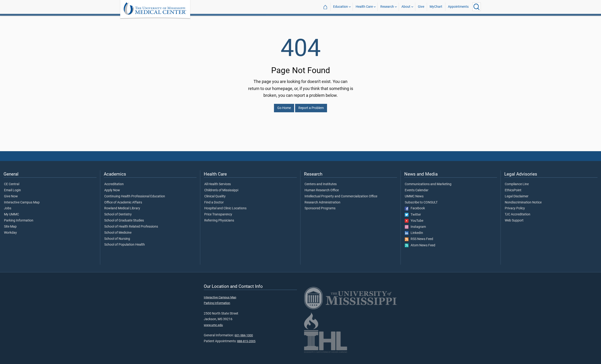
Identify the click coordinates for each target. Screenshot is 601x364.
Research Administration (322, 202)
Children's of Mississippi (221, 190)
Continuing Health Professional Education (134, 196)
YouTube (415, 221)
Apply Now (112, 190)
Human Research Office (321, 190)
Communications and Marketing (428, 184)
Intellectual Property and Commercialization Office (340, 196)
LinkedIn (415, 233)
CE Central (11, 184)
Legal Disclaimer (516, 196)
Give (421, 7)
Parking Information (18, 220)
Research (387, 7)
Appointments (458, 7)
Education (340, 7)
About (405, 7)
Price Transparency (218, 214)
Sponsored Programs (319, 208)
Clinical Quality (215, 196)
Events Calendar (416, 190)
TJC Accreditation (517, 214)
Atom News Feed (421, 245)
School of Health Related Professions (131, 227)
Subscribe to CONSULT (421, 202)
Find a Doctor (214, 202)
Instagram (417, 227)
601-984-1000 (244, 335)
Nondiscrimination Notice (523, 202)
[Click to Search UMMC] (476, 7)
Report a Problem (311, 108)
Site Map (10, 227)
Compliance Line (517, 184)
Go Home (284, 108)
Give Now (11, 196)
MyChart (436, 7)
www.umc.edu (213, 325)
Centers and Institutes (320, 184)
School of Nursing (117, 239)
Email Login (12, 190)
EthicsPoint (513, 190)
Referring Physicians (219, 220)
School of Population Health (124, 245)
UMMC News (414, 196)
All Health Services (217, 184)
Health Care (364, 7)
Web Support (514, 220)
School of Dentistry (118, 214)
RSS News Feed (420, 239)
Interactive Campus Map (22, 202)
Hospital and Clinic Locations (225, 208)
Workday (10, 233)
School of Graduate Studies (124, 220)
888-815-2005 (246, 341)
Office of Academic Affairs (123, 202)
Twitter (414, 215)
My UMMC (11, 214)
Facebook (416, 208)
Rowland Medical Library (122, 208)
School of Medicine (117, 233)
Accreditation (114, 184)
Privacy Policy (515, 208)
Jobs (7, 208)
